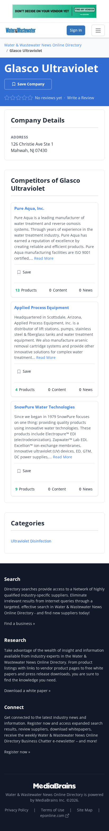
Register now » (17, 751)
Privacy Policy (16, 809)
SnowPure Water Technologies (44, 407)
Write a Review (80, 97)
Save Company (30, 83)
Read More (43, 258)
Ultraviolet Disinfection (31, 540)
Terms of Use (52, 809)
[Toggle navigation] (98, 30)
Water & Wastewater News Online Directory (42, 44)
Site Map (85, 809)
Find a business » (19, 623)
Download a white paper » (27, 690)
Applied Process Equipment (41, 307)
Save (27, 272)
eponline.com (52, 815)
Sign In (76, 30)
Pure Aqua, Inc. (29, 208)
